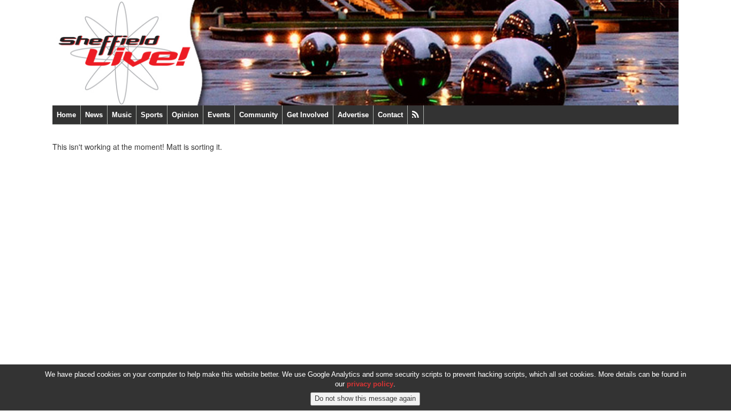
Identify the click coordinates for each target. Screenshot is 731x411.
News (94, 115)
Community (258, 115)
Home (66, 115)
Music (122, 115)
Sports (152, 115)
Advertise (353, 115)
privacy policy (370, 384)
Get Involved (308, 115)
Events (219, 115)
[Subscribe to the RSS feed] (415, 114)
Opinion (185, 115)
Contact (390, 115)
